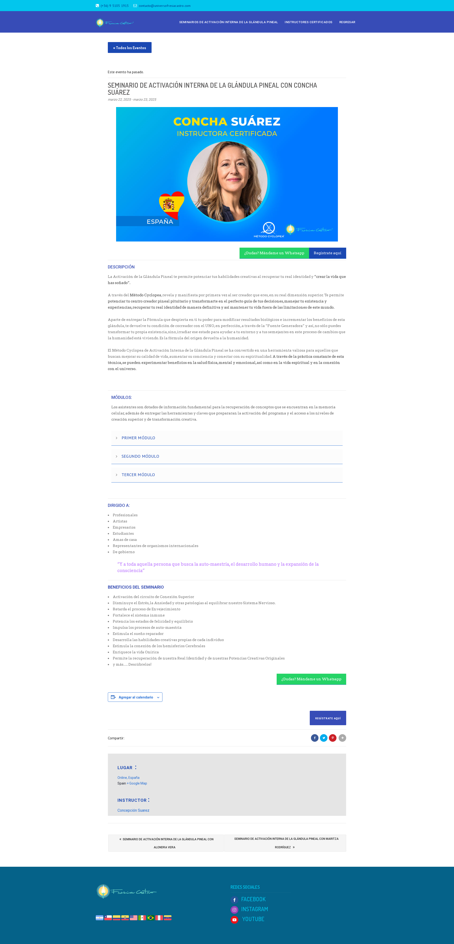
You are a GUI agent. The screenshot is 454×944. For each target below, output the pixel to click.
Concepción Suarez (133, 810)
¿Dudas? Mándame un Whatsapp (274, 253)
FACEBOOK (253, 899)
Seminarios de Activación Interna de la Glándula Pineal (228, 22)
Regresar (347, 22)
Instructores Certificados (308, 22)
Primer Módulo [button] (138, 437)
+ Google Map (137, 783)
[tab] (227, 438)
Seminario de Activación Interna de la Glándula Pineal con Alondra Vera (166, 842)
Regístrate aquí (327, 253)
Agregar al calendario (136, 697)
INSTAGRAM (254, 909)
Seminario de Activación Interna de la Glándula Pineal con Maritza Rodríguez (286, 843)
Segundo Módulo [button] (140, 456)
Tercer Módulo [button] (138, 474)
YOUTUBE (252, 918)
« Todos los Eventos (129, 47)
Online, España (129, 778)
